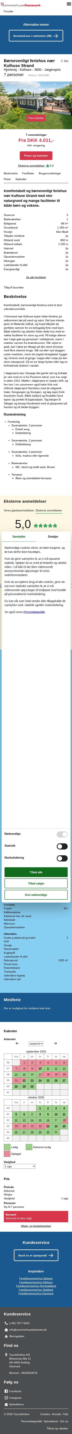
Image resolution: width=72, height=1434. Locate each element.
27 (64, 1080)
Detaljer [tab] (53, 536)
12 (56, 1068)
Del (66, 60)
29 (24, 1086)
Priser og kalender (36, 155)
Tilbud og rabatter (57, 1428)
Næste (55, 1043)
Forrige (17, 1043)
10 (40, 1068)
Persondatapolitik (31, 1421)
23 (32, 1080)
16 (48, 1120)
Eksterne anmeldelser (31, 165)
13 (64, 1068)
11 (48, 1068)
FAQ (65, 1414)
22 (24, 1080)
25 (48, 1080)
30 (32, 1086)
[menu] (69, 4)
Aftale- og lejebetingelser (36, 1225)
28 (16, 1086)
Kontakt (56, 1414)
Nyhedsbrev (51, 1421)
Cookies (45, 1414)
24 (40, 1080)
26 (56, 1080)
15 (24, 1074)
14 (16, 1074)
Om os (64, 1421)
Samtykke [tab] (18, 536)
